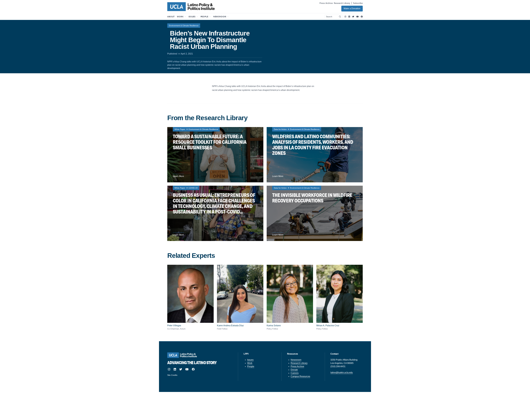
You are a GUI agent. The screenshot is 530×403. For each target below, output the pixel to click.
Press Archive (326, 3)
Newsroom (296, 360)
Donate (294, 370)
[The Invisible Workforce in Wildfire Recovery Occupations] (315, 213)
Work (249, 363)
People (250, 366)
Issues (250, 360)
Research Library (342, 3)
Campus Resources (300, 376)
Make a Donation (352, 8)
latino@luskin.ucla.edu (341, 372)
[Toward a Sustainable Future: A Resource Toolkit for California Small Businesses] (215, 154)
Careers (295, 373)
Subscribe (358, 3)
